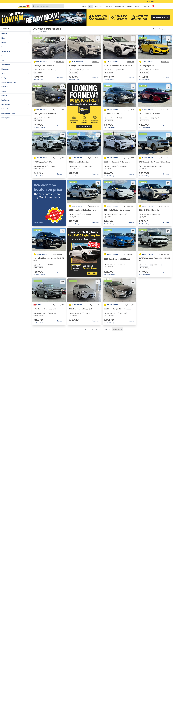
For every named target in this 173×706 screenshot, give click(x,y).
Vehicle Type (5, 51)
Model (3, 42)
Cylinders (4, 87)
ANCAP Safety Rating (8, 82)
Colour (3, 91)
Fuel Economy (5, 100)
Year (2, 60)
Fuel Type (4, 78)
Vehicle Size (5, 109)
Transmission (5, 65)
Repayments (5, 104)
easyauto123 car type (8, 113)
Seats (3, 73)
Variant (3, 47)
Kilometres (5, 69)
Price (3, 56)
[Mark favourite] (62, 38)
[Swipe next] (63, 47)
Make (3, 38)
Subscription (5, 118)
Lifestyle (4, 96)
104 (106, 329)
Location (4, 34)
